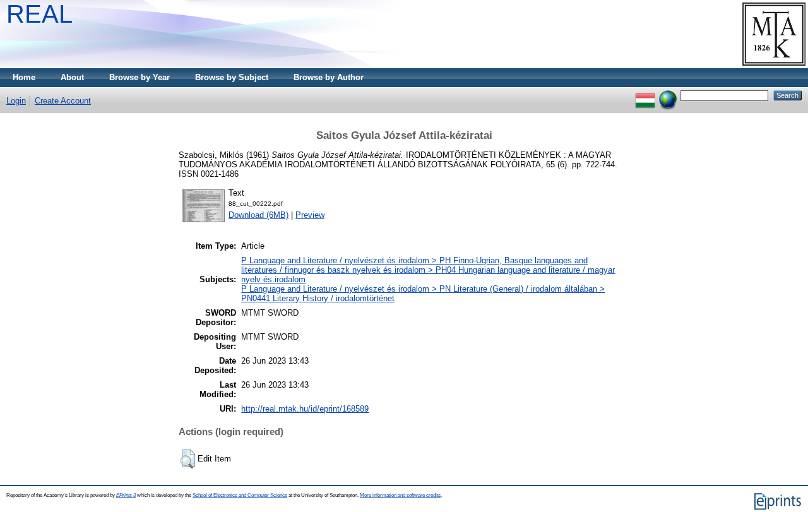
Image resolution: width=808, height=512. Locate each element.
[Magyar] (645, 95)
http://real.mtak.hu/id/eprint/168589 (305, 409)
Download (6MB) (258, 215)
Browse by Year (139, 77)
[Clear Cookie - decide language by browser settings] (668, 95)
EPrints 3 (126, 495)
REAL (39, 14)
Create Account (63, 100)
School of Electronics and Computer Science (240, 495)
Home (24, 77)
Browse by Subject (231, 77)
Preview (309, 215)
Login (16, 100)
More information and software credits (400, 495)
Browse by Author (329, 77)
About (72, 77)
